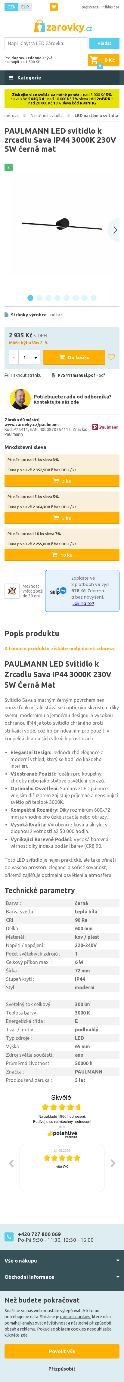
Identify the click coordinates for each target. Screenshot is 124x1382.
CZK (11, 7)
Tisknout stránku (26, 375)
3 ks (66, 481)
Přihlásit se (110, 7)
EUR (25, 7)
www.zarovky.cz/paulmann (32, 424)
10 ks (66, 555)
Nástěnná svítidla (47, 115)
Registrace (90, 7)
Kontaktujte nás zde (56, 401)
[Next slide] (113, 230)
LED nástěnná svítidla (96, 115)
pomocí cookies (75, 1316)
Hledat (104, 43)
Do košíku (79, 357)
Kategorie (28, 77)
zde (24, 1335)
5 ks (66, 518)
